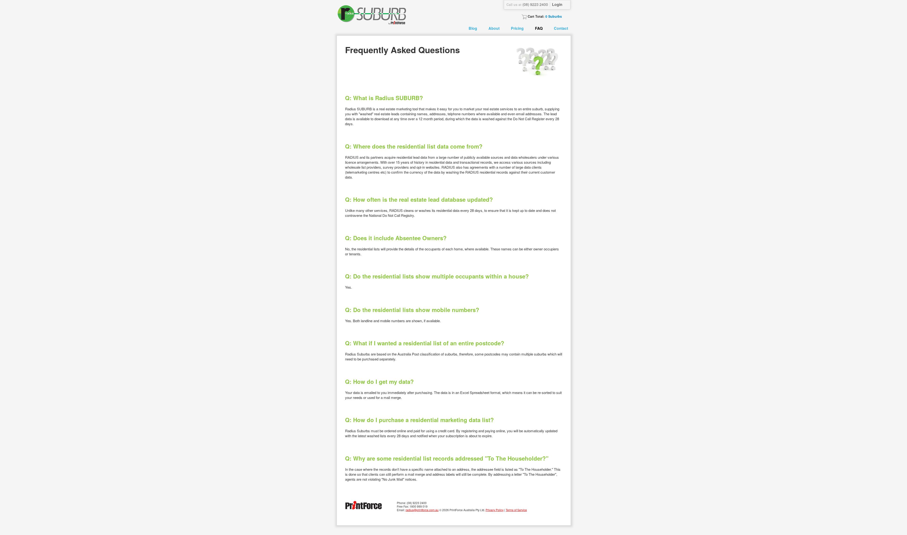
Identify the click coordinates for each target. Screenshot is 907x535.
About (494, 28)
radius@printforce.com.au (422, 510)
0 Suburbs (553, 16)
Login (557, 4)
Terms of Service (516, 510)
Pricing (517, 28)
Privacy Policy (495, 510)
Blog (473, 28)
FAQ (539, 28)
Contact (561, 28)
